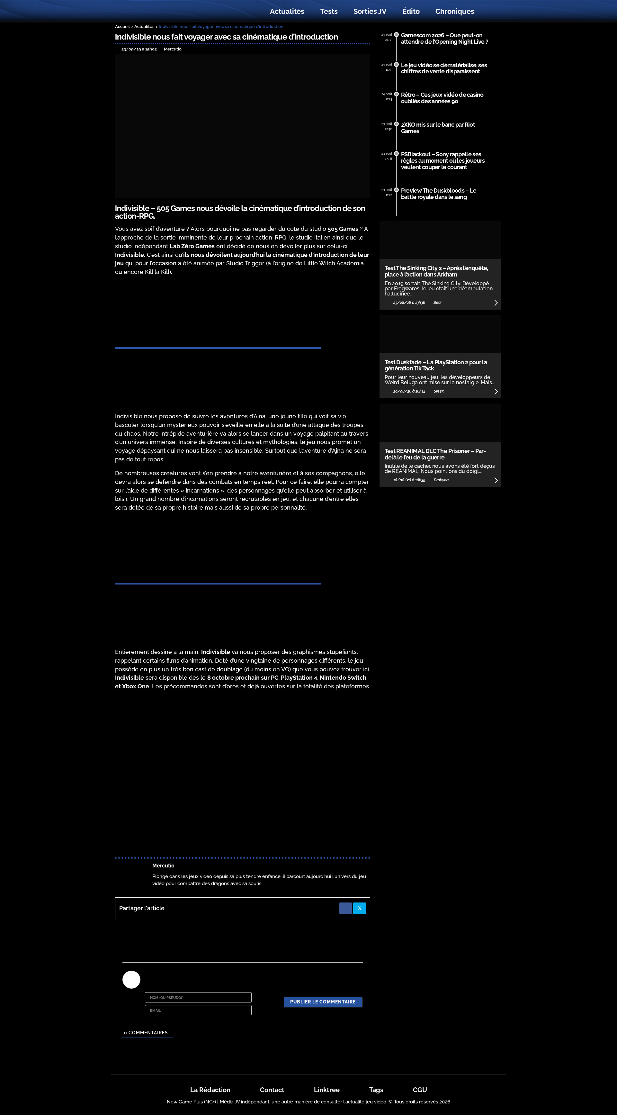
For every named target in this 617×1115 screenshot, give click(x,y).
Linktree (327, 1090)
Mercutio (163, 866)
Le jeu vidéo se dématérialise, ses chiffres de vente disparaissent (444, 68)
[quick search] (489, 11)
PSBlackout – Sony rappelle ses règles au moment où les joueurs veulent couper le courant (443, 160)
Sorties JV (370, 11)
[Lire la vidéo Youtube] (243, 768)
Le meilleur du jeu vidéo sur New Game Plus (150, 11)
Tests (329, 11)
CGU (420, 1090)
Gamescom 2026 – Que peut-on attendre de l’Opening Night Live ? (444, 38)
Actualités (287, 11)
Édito (411, 11)
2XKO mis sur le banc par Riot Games (438, 127)
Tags (376, 1090)
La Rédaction (210, 1090)
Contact (272, 1090)
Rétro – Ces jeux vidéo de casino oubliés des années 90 (442, 97)
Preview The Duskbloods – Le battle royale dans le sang (439, 193)
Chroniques (454, 11)
